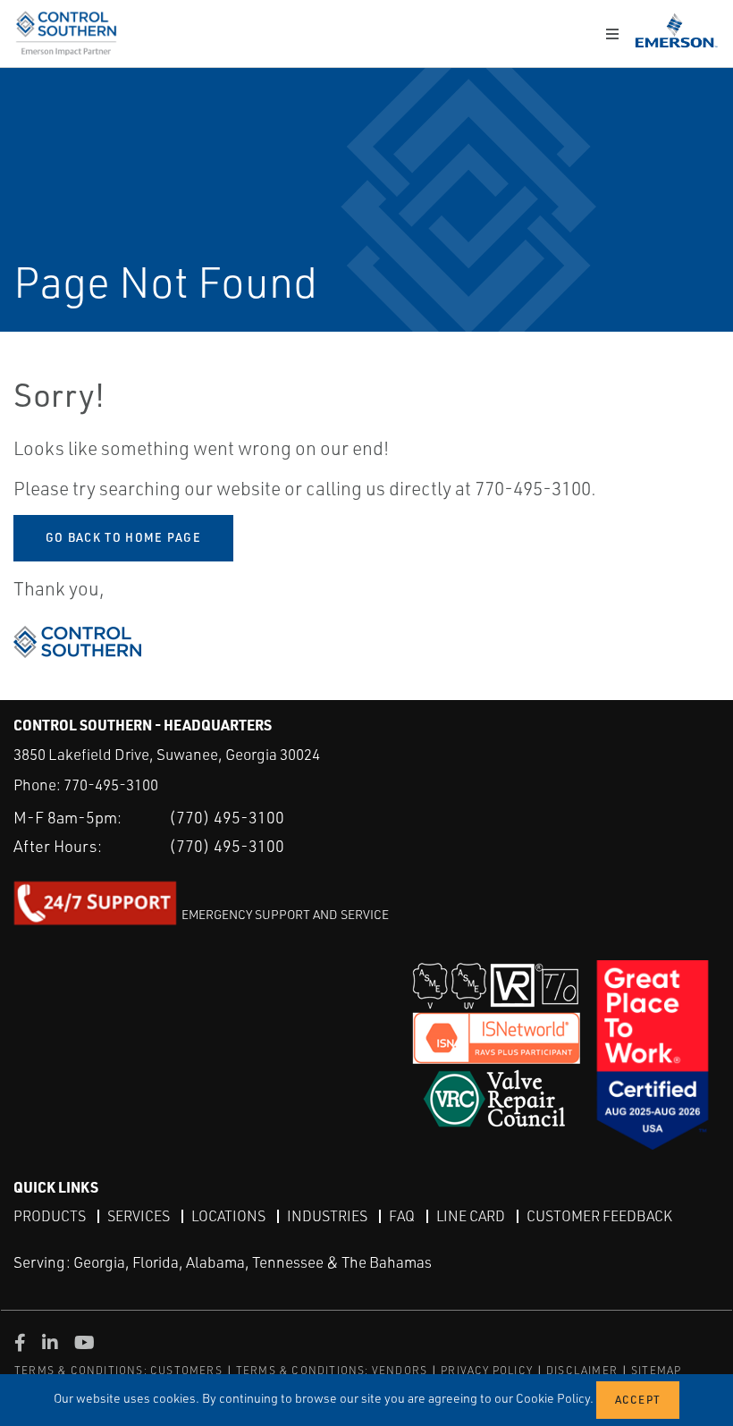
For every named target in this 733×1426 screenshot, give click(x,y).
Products (49, 1216)
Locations (228, 1216)
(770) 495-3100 (226, 817)
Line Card (470, 1216)
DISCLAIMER (582, 1370)
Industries (327, 1216)
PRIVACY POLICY (487, 1370)
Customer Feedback (599, 1216)
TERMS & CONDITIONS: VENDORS (331, 1370)
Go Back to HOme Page (123, 537)
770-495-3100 (110, 784)
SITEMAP (656, 1370)
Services (138, 1216)
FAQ (402, 1216)
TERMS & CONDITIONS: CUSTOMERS (118, 1370)
